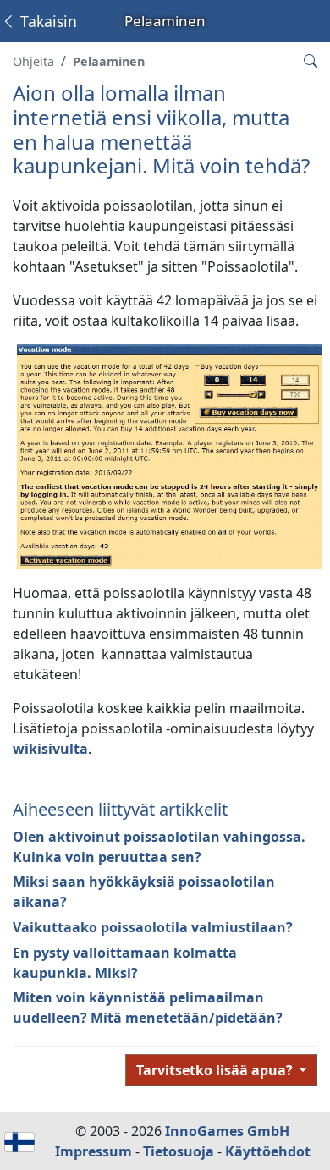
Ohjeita (33, 61)
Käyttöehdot (268, 1151)
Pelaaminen (109, 61)
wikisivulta (50, 748)
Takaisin (46, 21)
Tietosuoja (178, 1151)
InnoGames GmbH (227, 1131)
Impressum (93, 1151)
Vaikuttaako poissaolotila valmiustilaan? (153, 927)
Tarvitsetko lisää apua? (216, 1070)
